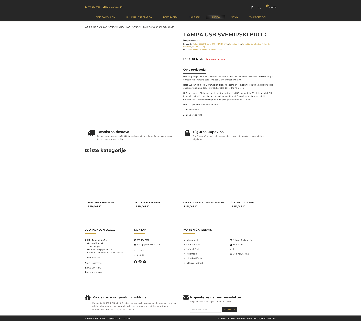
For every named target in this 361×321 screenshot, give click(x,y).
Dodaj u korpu (155, 202)
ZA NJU (203, 46)
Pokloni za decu (235, 44)
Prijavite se (229, 309)
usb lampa (203, 49)
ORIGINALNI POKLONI (130, 26)
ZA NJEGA (196, 46)
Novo (234, 17)
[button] (252, 7)
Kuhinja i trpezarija (139, 17)
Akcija (216, 17)
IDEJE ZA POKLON (105, 17)
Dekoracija (170, 17)
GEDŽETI (202, 44)
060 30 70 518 (93, 257)
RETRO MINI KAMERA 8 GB (100, 202)
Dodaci (195, 44)
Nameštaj (195, 17)
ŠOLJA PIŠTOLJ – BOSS (242, 202)
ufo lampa (194, 49)
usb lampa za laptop (216, 49)
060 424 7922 (94, 7)
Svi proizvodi (257, 17)
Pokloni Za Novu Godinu (251, 44)
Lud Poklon (90, 26)
